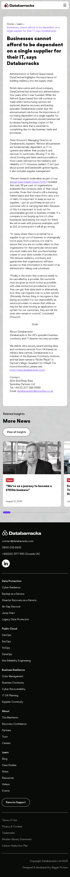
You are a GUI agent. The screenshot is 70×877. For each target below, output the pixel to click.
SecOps (6, 641)
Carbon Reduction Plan (15, 845)
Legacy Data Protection (15, 619)
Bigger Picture (59, 867)
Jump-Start (8, 613)
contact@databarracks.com (18, 541)
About (5, 711)
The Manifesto (10, 717)
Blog (4, 758)
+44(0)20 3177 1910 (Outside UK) (21, 553)
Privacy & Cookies (12, 826)
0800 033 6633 (11, 547)
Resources (8, 777)
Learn (19, 24)
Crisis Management (12, 676)
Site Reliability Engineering (16, 660)
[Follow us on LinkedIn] (6, 563)
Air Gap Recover (11, 606)
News (5, 771)
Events (6, 790)
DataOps (7, 654)
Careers (6, 743)
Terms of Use (9, 820)
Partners (6, 730)
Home (10, 24)
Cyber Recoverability (13, 689)
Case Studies (9, 765)
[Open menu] (65, 5)
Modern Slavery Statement (17, 839)
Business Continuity (13, 682)
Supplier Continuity (12, 701)
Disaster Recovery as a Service (19, 600)
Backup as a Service (13, 593)
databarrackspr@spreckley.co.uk (35, 391)
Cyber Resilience (11, 587)
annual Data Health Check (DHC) (28, 181)
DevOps (6, 635)
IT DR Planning (10, 695)
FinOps (6, 647)
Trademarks (8, 832)
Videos (6, 784)
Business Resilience (13, 669)
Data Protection (11, 581)
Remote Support (16, 802)
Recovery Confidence (14, 723)
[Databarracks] (17, 5)
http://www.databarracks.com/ (27, 369)
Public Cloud (9, 628)
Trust (5, 736)
